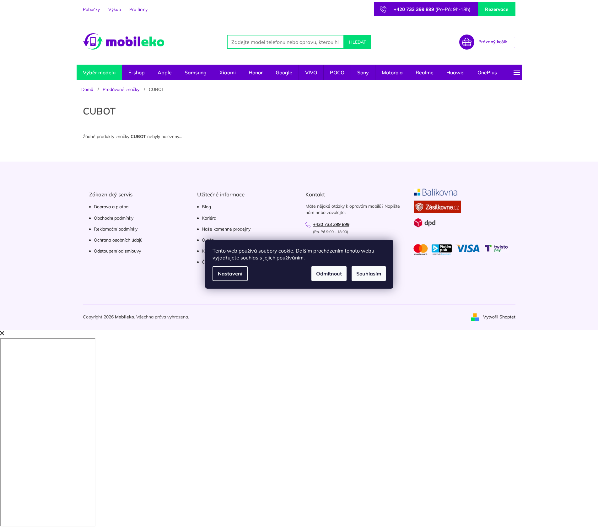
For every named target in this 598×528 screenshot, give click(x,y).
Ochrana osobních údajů (118, 240)
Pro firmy (138, 9)
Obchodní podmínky (113, 218)
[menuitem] (99, 72)
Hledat (357, 42)
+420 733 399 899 (331, 224)
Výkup (114, 9)
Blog (206, 207)
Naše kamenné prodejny (226, 229)
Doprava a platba (111, 207)
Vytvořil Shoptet (499, 317)
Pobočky (91, 9)
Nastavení (230, 273)
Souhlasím (368, 273)
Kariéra (209, 218)
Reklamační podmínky (115, 229)
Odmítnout (329, 273)
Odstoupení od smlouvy (117, 251)
